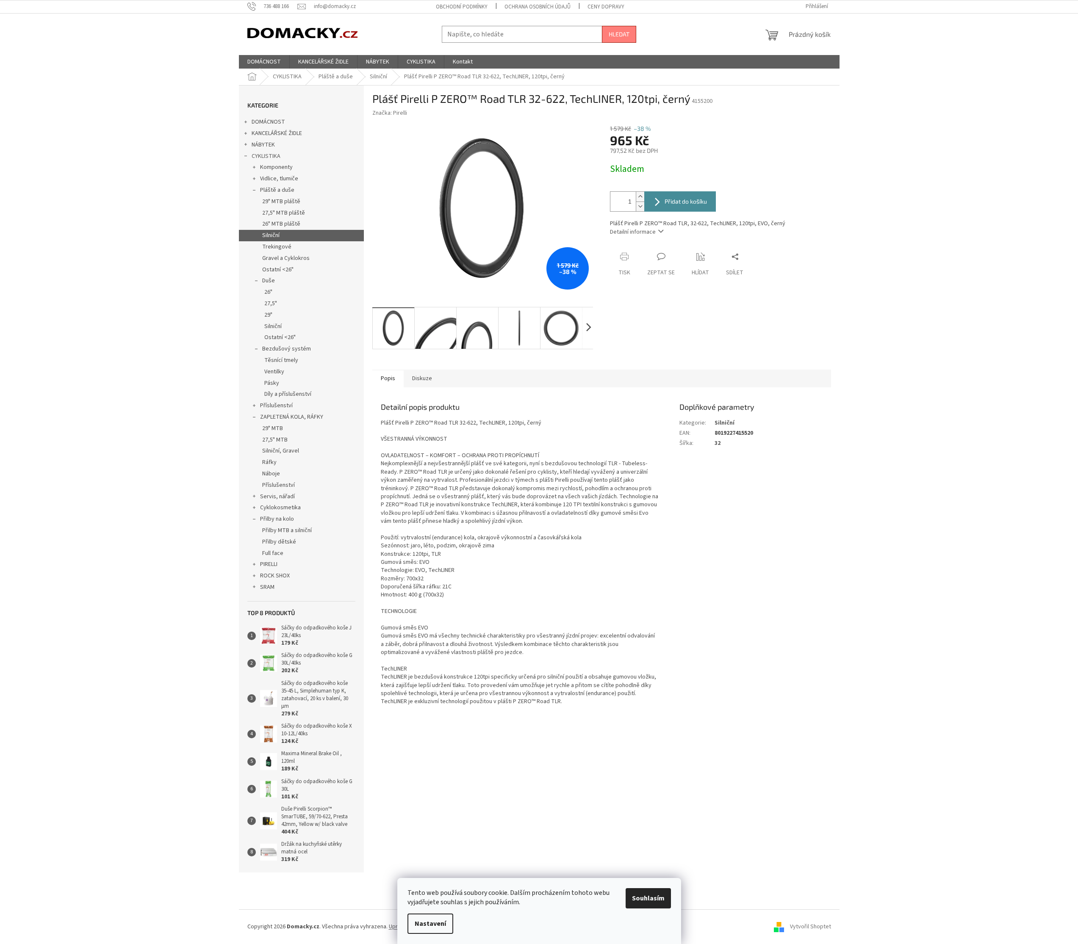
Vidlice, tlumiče (279, 178)
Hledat (619, 34)
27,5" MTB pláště (283, 213)
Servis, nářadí (277, 496)
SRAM (267, 587)
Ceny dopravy (605, 7)
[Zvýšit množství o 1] (640, 196)
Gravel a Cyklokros (286, 258)
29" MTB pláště (281, 201)
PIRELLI (268, 564)
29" (268, 315)
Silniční (271, 235)
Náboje (271, 473)
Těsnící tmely (281, 360)
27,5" (270, 303)
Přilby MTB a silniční (287, 530)
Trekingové (276, 247)
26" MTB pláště (281, 224)
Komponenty (276, 167)
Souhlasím (648, 898)
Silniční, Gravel (280, 451)
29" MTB (272, 428)
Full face (272, 553)
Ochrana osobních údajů (537, 7)
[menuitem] (264, 62)
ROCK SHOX (275, 575)
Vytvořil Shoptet (810, 926)
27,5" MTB (275, 440)
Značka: (389, 113)
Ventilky (274, 371)
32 (718, 443)
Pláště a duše (277, 190)
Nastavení (430, 923)
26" (268, 292)
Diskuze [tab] (422, 378)
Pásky (271, 383)
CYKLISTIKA (266, 156)
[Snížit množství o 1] (640, 206)
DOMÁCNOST (268, 122)
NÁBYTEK (263, 145)
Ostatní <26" (278, 269)
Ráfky (269, 462)
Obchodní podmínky (462, 7)
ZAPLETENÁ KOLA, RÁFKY (291, 417)
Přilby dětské (279, 542)
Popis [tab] (388, 378)
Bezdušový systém (286, 349)
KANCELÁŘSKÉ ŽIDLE (277, 133)
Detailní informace (633, 232)
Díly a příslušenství (287, 394)
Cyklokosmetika (280, 507)
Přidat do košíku (686, 201)
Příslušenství (276, 405)
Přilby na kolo (277, 519)
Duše (268, 280)
